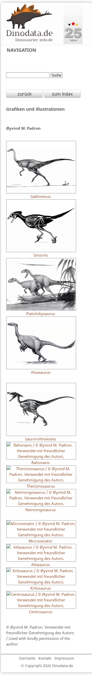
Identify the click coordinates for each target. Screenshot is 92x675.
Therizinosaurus (41, 486)
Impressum (64, 658)
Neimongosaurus (40, 509)
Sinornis (40, 255)
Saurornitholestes (40, 438)
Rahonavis (40, 462)
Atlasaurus (40, 564)
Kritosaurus (40, 588)
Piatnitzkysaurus (40, 313)
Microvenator (40, 540)
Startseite (27, 658)
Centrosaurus (40, 611)
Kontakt (44, 658)
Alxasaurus (40, 372)
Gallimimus (40, 196)
